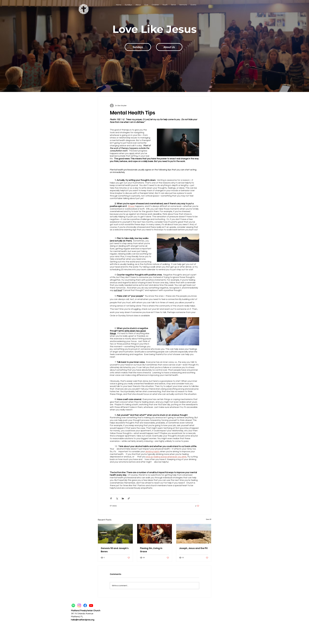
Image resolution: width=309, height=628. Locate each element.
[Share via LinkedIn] (123, 498)
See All (208, 519)
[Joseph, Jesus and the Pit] (193, 534)
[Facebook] (85, 605)
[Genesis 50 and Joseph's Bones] (115, 534)
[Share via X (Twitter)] (117, 498)
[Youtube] (91, 605)
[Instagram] (79, 605)
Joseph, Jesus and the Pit (193, 548)
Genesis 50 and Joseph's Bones (115, 550)
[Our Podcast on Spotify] (73, 605)
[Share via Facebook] (111, 498)
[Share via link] (129, 498)
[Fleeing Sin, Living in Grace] (154, 534)
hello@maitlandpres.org (82, 620)
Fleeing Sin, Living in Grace (151, 550)
